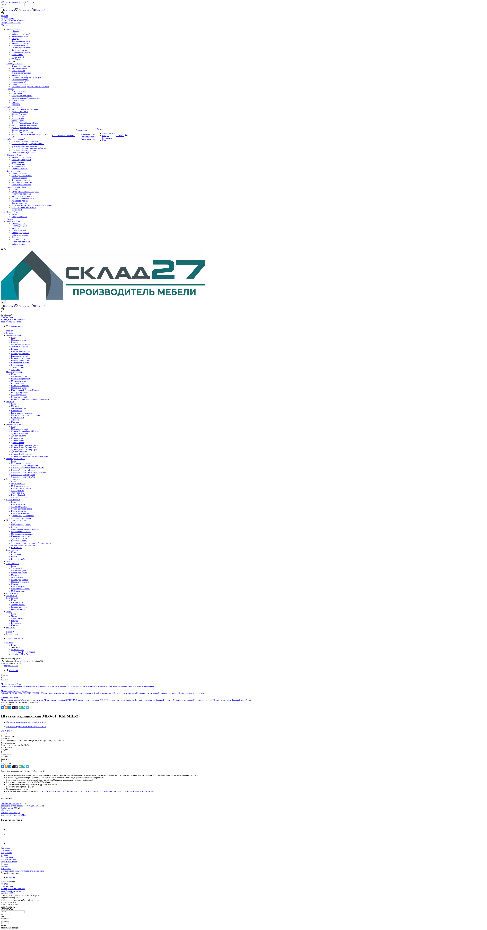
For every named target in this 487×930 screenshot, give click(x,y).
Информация (6, 853)
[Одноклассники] (6, 707)
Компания (5, 848)
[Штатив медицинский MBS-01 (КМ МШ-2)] (26, 722)
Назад (13, 338)
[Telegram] (27, 707)
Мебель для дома (18, 340)
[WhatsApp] (20, 707)
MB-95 (151, 791)
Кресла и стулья (18, 504)
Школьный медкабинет (241, 700)
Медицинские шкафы (10, 700)
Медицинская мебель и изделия (191, 693)
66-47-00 (4, 16)
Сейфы (4, 693)
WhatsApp (13, 671)
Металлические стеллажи (147, 693)
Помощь (4, 855)
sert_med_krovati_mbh (10, 803)
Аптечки (40, 700)
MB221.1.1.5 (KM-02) (44, 791)
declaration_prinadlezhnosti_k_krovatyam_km (19, 806)
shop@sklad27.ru (11, 665)
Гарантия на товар (9, 862)
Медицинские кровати (203, 700)
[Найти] (2, 7)
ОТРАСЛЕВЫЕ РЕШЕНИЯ (30, 693)
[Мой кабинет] (2, 13)
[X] (13, 707)
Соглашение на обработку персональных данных (22, 871)
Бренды (4, 866)
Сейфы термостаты (28, 700)
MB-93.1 (143, 791)
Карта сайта (6, 868)
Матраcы (15, 406)
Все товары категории (10, 813)
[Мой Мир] (9, 707)
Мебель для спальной (20, 463)
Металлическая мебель (21, 525)
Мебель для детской (19, 429)
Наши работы (17, 554)
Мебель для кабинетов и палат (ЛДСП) (90, 700)
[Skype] (23, 707)
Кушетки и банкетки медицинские (178, 700)
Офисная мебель (18, 484)
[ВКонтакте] (2, 707)
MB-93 (136, 791)
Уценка (138, 686)
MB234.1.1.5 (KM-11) (122, 791)
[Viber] (16, 707)
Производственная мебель (125, 693)
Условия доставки (8, 859)
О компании (6, 850)
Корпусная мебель (90, 693)
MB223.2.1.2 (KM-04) (64, 791)
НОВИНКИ (12, 693)
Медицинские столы (222, 700)
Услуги (14, 616)
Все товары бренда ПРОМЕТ (13, 815)
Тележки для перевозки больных (149, 700)
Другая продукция (106, 693)
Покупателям (17, 602)
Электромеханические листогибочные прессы (62, 693)
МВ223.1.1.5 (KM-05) (83, 791)
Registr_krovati (7, 808)
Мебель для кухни (19, 376)
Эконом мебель (17, 568)
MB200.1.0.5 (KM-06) (103, 791)
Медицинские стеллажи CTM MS (58, 700)
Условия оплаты (8, 857)
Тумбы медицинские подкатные (121, 700)
